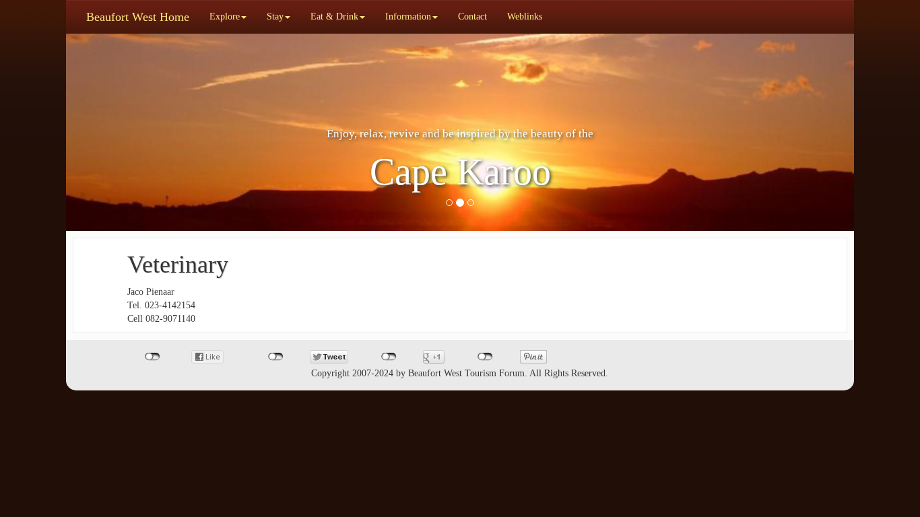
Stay (275, 16)
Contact (472, 16)
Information (408, 16)
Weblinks (524, 16)
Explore (224, 16)
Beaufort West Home (137, 17)
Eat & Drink (334, 16)
